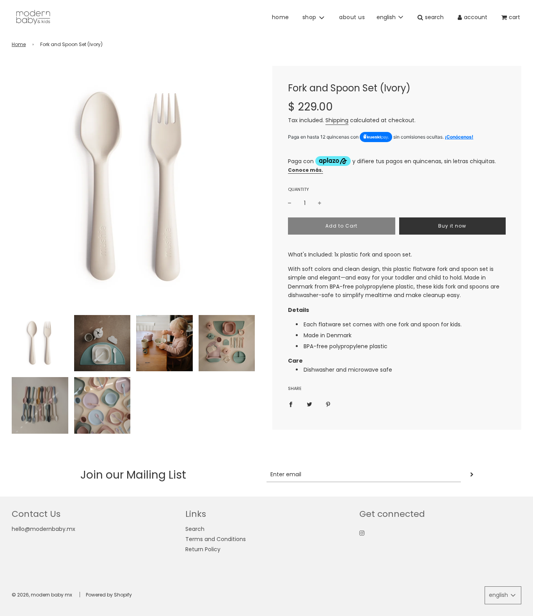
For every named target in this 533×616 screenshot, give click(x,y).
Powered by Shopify (109, 594)
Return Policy (202, 549)
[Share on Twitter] (309, 404)
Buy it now (452, 226)
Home (19, 44)
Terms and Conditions (215, 539)
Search (194, 529)
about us (352, 17)
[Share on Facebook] (290, 404)
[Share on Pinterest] (328, 404)
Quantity (298, 189)
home (280, 17)
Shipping (336, 120)
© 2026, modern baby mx (42, 594)
